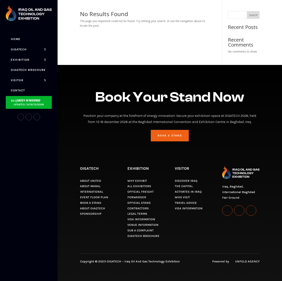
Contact (18, 90)
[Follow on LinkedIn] (37, 117)
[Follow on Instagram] (29, 117)
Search (253, 15)
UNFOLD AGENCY (247, 261)
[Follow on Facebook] (20, 117)
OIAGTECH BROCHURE (28, 70)
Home (15, 39)
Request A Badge (25, 100)
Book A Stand (170, 135)
